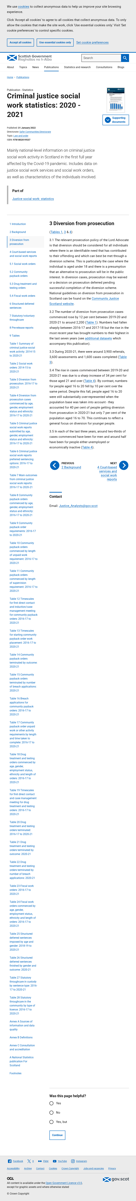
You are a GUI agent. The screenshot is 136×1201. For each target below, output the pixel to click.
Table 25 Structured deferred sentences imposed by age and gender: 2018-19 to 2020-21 (21, 941)
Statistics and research (77, 67)
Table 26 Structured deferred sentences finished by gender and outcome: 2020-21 (23, 963)
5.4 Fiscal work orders (22, 295)
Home (10, 77)
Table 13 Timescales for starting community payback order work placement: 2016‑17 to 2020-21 (23, 638)
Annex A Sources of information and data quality (22, 1025)
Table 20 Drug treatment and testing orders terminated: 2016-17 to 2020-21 (22, 828)
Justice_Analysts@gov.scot (78, 506)
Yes (58, 1103)
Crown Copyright (70, 1168)
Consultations (104, 67)
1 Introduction (18, 224)
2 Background (18, 232)
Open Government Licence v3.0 (64, 1183)
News (35, 67)
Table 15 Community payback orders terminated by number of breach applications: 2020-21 (23, 682)
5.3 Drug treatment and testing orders (23, 285)
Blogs (121, 67)
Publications (51, 67)
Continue (57, 1135)
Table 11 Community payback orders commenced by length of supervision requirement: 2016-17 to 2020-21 (23, 580)
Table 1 (91, 322)
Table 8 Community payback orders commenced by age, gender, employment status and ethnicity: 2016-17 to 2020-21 (21, 505)
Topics (23, 67)
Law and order (20, 135)
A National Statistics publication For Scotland (22, 1061)
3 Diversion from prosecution (19, 242)
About (10, 67)
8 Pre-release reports (21, 327)
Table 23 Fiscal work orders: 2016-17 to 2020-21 (22, 889)
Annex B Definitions (21, 1037)
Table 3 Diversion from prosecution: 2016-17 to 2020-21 (23, 383)
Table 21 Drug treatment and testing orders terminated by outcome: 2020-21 (22, 848)
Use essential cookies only (55, 42)
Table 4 (89, 381)
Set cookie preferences (92, 42)
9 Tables (15, 335)
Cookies (53, 1168)
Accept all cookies (20, 42)
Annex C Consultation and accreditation (22, 1047)
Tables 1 (57, 232)
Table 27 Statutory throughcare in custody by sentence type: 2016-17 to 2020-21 (23, 983)
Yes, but (61, 1122)
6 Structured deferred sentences (22, 305)
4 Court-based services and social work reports (23, 254)
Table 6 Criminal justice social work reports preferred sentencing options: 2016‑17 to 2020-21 (23, 459)
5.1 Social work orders (22, 263)
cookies (23, 6)
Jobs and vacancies (93, 1168)
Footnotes (15, 1073)
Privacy (112, 1168)
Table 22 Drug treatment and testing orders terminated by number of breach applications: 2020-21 (22, 870)
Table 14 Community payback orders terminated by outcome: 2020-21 (23, 660)
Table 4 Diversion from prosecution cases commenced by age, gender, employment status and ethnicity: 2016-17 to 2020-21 (23, 405)
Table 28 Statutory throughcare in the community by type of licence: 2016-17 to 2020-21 (22, 1005)
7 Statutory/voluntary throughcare (22, 317)
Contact (40, 1168)
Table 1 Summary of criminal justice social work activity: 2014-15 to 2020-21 (22, 349)
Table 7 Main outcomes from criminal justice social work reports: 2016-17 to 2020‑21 (23, 481)
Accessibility (13, 1168)
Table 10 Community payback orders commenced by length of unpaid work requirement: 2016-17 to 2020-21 (23, 553)
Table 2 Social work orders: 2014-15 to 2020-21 (21, 367)
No (58, 1112)
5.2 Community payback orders (19, 273)
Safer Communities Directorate (35, 131)
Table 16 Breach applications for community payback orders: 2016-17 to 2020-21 (22, 706)
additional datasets (98, 338)
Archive (28, 1168)
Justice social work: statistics (33, 199)
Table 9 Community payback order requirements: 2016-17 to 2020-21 (23, 529)
